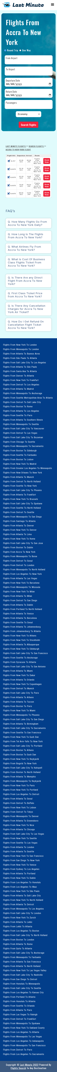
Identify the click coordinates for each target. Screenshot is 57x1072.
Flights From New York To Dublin (19, 878)
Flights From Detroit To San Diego (20, 600)
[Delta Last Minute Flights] (23, 6)
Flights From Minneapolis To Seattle (21, 424)
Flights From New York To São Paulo (21, 891)
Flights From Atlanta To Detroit (18, 904)
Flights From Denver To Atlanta (18, 375)
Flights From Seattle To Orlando (19, 1005)
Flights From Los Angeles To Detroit (21, 794)
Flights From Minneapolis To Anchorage (22, 393)
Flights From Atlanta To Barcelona (20, 618)
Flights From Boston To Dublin (18, 547)
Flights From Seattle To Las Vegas (20, 842)
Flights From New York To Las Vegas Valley (24, 970)
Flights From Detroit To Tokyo (18, 812)
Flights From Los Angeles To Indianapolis (23, 1041)
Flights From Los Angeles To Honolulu (22, 882)
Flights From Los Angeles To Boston (21, 930)
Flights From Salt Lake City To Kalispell (22, 767)
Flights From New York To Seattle (20, 838)
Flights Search (18, 1068)
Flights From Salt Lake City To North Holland (25, 935)
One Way (26, 50)
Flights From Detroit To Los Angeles (21, 384)
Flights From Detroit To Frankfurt (19, 1019)
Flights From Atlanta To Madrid (18, 389)
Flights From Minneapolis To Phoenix (21, 715)
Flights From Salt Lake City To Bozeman (23, 437)
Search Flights (28, 125)
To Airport (10, 69)
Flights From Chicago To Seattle (19, 442)
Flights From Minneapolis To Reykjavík (22, 781)
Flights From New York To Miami (19, 710)
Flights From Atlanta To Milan (17, 596)
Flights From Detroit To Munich (18, 688)
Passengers (11, 102)
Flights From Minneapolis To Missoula (21, 587)
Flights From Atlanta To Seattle (18, 851)
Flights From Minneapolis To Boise (20, 556)
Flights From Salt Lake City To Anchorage (23, 953)
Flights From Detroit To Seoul (18, 560)
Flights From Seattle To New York (20, 486)
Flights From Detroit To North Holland (22, 481)
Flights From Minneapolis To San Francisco (24, 1045)
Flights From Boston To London (18, 939)
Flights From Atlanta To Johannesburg (22, 626)
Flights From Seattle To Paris (17, 415)
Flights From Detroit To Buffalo (18, 803)
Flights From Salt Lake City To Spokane (22, 503)
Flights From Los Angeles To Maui (20, 887)
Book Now (47, 161)
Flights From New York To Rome (19, 538)
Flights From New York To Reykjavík (21, 759)
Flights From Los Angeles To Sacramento (23, 1054)
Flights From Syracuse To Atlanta (19, 662)
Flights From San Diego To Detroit (20, 979)
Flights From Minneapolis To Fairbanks (22, 957)
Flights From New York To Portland (20, 790)
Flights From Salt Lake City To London (22, 913)
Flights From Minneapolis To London (21, 349)
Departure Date (13, 80)
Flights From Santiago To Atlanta (19, 521)
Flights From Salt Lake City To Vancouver (23, 428)
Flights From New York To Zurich (19, 917)
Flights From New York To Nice (18, 825)
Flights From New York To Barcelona (21, 583)
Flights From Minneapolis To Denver (21, 816)
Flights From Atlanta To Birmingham (20, 724)
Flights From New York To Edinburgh (21, 649)
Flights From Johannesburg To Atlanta (22, 631)
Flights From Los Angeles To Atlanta (21, 1032)
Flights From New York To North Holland (23, 900)
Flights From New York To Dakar (19, 675)
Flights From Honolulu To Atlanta (19, 1001)
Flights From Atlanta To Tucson (18, 701)
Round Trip (12, 50)
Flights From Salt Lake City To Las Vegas (23, 834)
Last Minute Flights (16, 146)
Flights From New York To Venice (19, 865)
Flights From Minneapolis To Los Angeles (23, 908)
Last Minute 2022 (29, 1064)
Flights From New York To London (20, 345)
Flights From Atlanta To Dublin (18, 605)
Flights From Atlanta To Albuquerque (21, 644)
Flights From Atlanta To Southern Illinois (23, 420)
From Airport (11, 58)
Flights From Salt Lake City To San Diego (23, 719)
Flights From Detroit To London (18, 565)
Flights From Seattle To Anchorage (20, 657)
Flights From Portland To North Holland (22, 609)
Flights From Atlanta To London (18, 847)
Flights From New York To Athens (19, 635)
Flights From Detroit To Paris (17, 1049)
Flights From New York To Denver (20, 530)
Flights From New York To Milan (19, 591)
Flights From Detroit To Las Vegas (20, 433)
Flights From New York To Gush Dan (21, 737)
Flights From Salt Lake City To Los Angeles (24, 362)
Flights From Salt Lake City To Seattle (22, 988)
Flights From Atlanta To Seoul (18, 798)
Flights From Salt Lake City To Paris (21, 693)
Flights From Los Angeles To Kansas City (23, 992)
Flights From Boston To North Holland (22, 772)
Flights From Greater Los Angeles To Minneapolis (27, 468)
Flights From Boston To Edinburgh (20, 450)
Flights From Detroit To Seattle (18, 512)
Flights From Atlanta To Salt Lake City (22, 895)
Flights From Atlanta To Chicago (19, 829)
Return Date (11, 91)
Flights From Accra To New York (19, 552)
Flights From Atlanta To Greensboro (20, 820)
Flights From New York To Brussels (20, 499)
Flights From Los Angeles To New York (22, 574)
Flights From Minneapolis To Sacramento (23, 446)
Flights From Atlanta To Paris (17, 1010)
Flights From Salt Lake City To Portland (22, 746)
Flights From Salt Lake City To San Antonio (24, 666)
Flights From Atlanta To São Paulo (20, 367)
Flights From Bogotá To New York (20, 763)
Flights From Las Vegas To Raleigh (20, 1014)
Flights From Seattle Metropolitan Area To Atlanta (28, 397)
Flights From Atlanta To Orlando (18, 679)
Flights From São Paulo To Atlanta (20, 358)
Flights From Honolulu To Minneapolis (21, 983)
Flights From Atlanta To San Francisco (22, 961)
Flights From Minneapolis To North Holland (24, 569)
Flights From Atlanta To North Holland (22, 966)
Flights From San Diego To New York (21, 860)
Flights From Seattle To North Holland (22, 508)
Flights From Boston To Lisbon (18, 459)
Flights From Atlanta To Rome (18, 944)
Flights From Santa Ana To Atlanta (20, 371)
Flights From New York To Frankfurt (21, 380)
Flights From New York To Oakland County (24, 1028)
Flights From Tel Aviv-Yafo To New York (23, 741)
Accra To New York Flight (18, 149)
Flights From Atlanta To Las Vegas (20, 578)
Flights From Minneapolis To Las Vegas (22, 1036)
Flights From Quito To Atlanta (17, 948)
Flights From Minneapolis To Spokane (21, 1023)
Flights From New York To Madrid (19, 464)
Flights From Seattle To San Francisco (22, 732)
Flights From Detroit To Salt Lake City (22, 402)
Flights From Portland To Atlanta (19, 997)
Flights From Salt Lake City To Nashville (23, 975)
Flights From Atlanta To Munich (18, 477)
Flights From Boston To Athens (18, 750)
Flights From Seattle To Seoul (18, 622)
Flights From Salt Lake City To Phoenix (22, 490)
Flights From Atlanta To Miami (18, 671)
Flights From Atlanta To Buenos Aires (21, 353)
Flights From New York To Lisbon (19, 807)
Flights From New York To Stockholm (21, 640)
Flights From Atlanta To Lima (17, 534)
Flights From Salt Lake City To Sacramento (24, 728)
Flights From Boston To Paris (17, 706)
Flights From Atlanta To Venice (18, 613)
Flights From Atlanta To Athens (18, 697)
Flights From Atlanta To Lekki (17, 922)
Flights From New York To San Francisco (23, 856)
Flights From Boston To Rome (18, 406)
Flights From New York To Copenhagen (22, 684)
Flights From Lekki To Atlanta (17, 926)
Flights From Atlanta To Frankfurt (19, 494)
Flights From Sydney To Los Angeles (21, 869)
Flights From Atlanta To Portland (19, 873)
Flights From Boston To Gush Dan (19, 754)
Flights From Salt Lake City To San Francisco (25, 653)
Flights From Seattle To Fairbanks (20, 455)
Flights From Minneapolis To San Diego (22, 516)
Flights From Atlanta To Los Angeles (21, 411)
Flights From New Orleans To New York (22, 472)
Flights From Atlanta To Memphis (19, 776)
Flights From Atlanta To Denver (18, 525)
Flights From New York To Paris (19, 785)
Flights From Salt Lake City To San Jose (23, 543)
